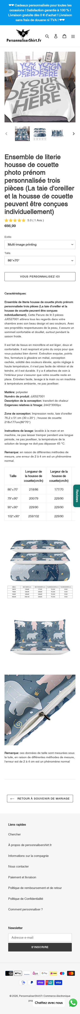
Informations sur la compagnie (28, 855)
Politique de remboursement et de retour (35, 888)
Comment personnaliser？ (25, 909)
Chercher (14, 834)
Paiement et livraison (22, 877)
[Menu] (73, 36)
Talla (7, 253)
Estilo (8, 236)
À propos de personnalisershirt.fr (30, 845)
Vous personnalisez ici (40, 276)
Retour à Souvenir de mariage (43, 798)
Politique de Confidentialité (25, 898)
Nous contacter (18, 866)
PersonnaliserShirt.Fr (31, 996)
